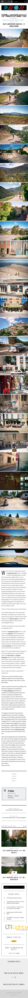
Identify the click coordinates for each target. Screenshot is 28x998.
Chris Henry (10, 655)
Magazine (11, 690)
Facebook (14, 773)
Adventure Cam (7, 20)
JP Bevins (14, 18)
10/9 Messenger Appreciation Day (14, 897)
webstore (10, 633)
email (18, 953)
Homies (17, 20)
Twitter (14, 776)
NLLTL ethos (14, 618)
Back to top (13, 994)
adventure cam (12, 573)
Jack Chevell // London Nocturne (14, 809)
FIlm (13, 20)
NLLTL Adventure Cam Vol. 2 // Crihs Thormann (14, 816)
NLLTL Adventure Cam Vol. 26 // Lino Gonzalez (14, 852)
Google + (14, 780)
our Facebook (7, 646)
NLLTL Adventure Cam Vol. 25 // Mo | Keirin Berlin (14, 878)
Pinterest (14, 778)
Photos (22, 20)
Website (10, 795)
